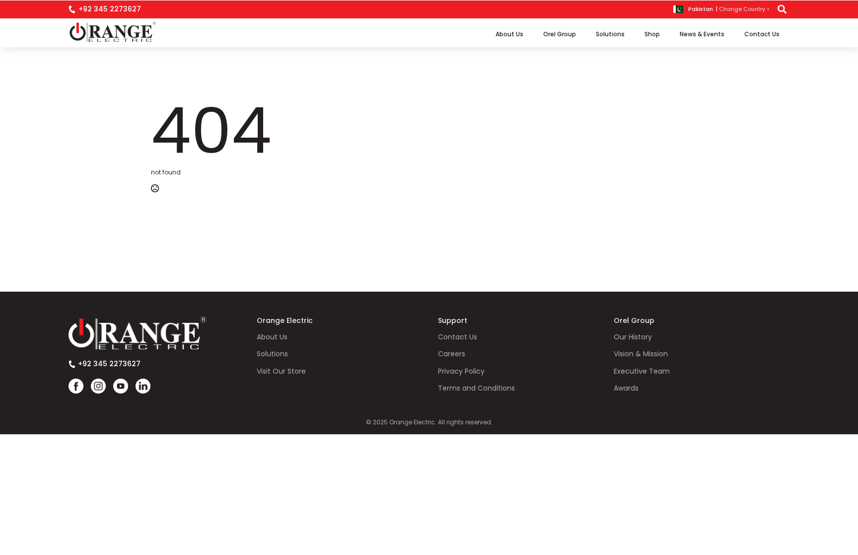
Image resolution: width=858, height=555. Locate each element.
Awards (626, 388)
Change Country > (744, 9)
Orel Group (559, 34)
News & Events (702, 34)
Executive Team (642, 371)
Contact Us (762, 34)
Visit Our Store (281, 371)
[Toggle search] (782, 9)
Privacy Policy (461, 371)
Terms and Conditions (476, 388)
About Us (509, 34)
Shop (652, 34)
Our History (633, 337)
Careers (451, 354)
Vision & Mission (641, 354)
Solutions (610, 34)
